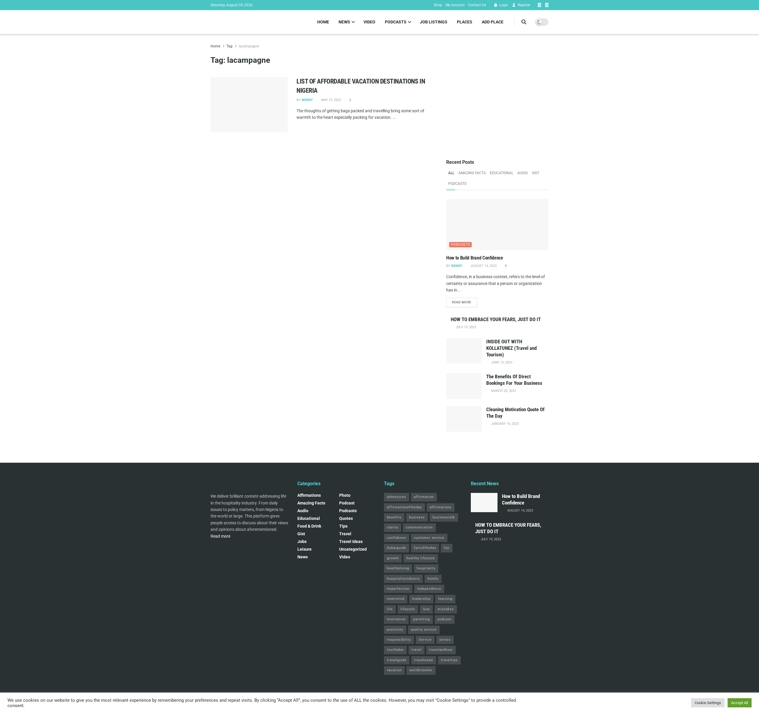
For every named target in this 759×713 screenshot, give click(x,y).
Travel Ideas (351, 541)
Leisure (304, 549)
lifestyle (408, 609)
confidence (396, 538)
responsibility (399, 640)
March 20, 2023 (503, 391)
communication (419, 527)
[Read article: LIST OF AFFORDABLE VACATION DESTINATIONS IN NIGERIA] (249, 104)
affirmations (441, 507)
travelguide (396, 660)
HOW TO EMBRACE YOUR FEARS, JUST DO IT (496, 319)
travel (417, 650)
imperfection (398, 589)
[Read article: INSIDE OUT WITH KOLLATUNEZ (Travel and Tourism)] (464, 351)
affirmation (424, 497)
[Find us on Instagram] (546, 5)
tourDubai (395, 650)
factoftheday (425, 548)
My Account (455, 5)
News (344, 22)
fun (446, 548)
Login (503, 5)
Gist (535, 173)
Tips (343, 526)
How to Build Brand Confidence (474, 258)
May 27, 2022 (330, 100)
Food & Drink (309, 526)
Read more (464, 302)
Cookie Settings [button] (708, 703)
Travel (345, 533)
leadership (421, 599)
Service (425, 640)
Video (369, 22)
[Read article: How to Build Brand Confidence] (497, 224)
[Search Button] (524, 22)
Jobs (302, 541)
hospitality (426, 568)
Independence (429, 589)
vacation (394, 670)
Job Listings (433, 22)
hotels (433, 579)
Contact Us (477, 5)
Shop (438, 5)
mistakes (446, 609)
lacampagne (249, 46)
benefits (394, 517)
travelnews (423, 660)
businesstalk (444, 517)
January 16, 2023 (504, 424)
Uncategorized (353, 549)
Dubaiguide (396, 548)
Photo (344, 495)
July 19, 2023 (465, 327)
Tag (229, 46)
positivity (395, 630)
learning (445, 599)
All (451, 173)
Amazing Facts (472, 173)
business (417, 517)
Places (464, 22)
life (390, 609)
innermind (395, 599)
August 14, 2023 (483, 266)
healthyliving (398, 568)
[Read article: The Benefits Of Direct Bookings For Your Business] (464, 386)
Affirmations (309, 495)
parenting (421, 619)
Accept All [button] (739, 703)
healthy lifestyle (420, 558)
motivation (396, 619)
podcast (347, 503)
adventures (396, 497)
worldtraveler (421, 670)
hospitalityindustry (403, 579)
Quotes (346, 518)
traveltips (449, 660)
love (426, 609)
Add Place (492, 22)
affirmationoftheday (404, 507)
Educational (501, 173)
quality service (424, 630)
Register (523, 5)
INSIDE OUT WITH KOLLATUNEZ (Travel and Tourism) (511, 348)
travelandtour (441, 650)
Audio (522, 173)
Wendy (307, 100)
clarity (392, 527)
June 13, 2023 (501, 362)
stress (445, 640)
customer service (429, 538)
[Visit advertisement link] (497, 94)
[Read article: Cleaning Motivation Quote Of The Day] (464, 419)
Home (323, 22)
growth (393, 558)
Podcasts (395, 22)
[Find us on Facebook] (539, 5)
